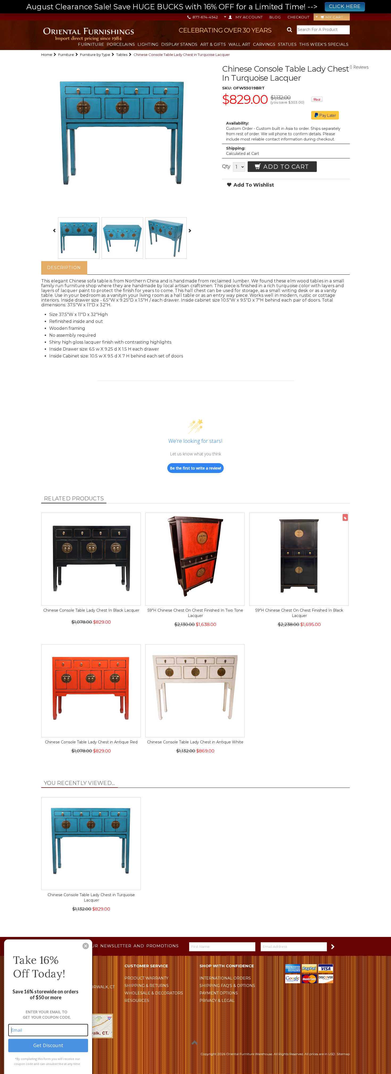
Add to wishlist (253, 185)
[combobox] (323, 29)
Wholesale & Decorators (153, 993)
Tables (121, 54)
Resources (136, 1000)
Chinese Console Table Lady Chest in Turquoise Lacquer (91, 897)
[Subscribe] (332, 946)
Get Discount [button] (48, 1045)
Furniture (91, 44)
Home (46, 54)
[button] (85, 946)
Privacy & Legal (217, 1000)
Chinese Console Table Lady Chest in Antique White (195, 742)
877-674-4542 (205, 17)
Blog (275, 17)
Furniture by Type (95, 54)
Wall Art (239, 44)
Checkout (299, 17)
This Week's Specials (323, 44)
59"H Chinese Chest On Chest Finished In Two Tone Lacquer (195, 613)
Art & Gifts (213, 44)
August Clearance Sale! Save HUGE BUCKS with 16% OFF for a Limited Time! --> (193, 6)
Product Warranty (146, 978)
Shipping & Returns (146, 985)
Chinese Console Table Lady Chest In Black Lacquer (91, 610)
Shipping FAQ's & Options (227, 985)
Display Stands (179, 44)
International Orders (225, 978)
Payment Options (218, 993)
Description (64, 267)
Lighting (148, 44)
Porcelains (121, 44)
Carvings (264, 44)
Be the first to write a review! (195, 468)
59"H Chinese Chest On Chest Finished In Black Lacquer (299, 613)
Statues (287, 44)
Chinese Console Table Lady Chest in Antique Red (91, 742)
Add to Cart (285, 166)
